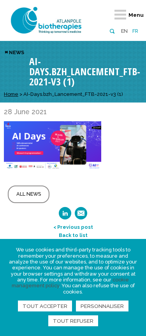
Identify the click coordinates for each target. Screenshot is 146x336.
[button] (112, 31)
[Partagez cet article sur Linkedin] (65, 216)
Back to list (73, 235)
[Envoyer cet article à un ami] (81, 216)
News (16, 52)
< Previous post (73, 227)
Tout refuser (73, 321)
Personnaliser (102, 306)
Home (11, 94)
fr (135, 31)
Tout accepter (45, 306)
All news (28, 194)
